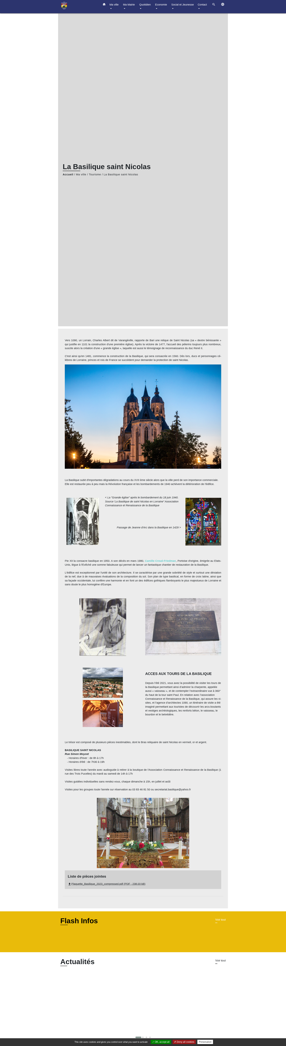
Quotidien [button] (145, 4)
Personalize (205, 1042)
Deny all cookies (185, 1042)
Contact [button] (202, 4)
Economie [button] (161, 4)
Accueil (68, 174)
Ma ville (81, 174)
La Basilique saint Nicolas (121, 174)
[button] (104, 5)
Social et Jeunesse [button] (182, 4)
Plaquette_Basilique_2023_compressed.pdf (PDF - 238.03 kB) (106, 883)
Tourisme (95, 174)
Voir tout (220, 919)
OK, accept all (162, 1042)
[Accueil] (79, 6)
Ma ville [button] (114, 4)
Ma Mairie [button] (129, 4)
